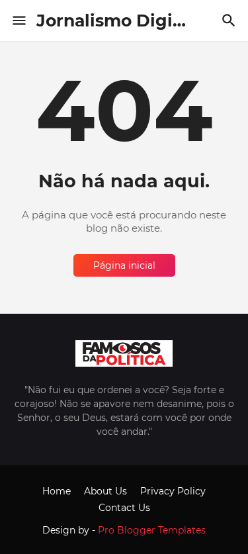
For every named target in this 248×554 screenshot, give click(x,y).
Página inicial (124, 265)
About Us (105, 491)
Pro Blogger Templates (152, 530)
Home (56, 491)
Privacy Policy (173, 491)
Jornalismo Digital (115, 20)
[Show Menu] (18, 20)
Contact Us (124, 508)
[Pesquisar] (230, 20)
